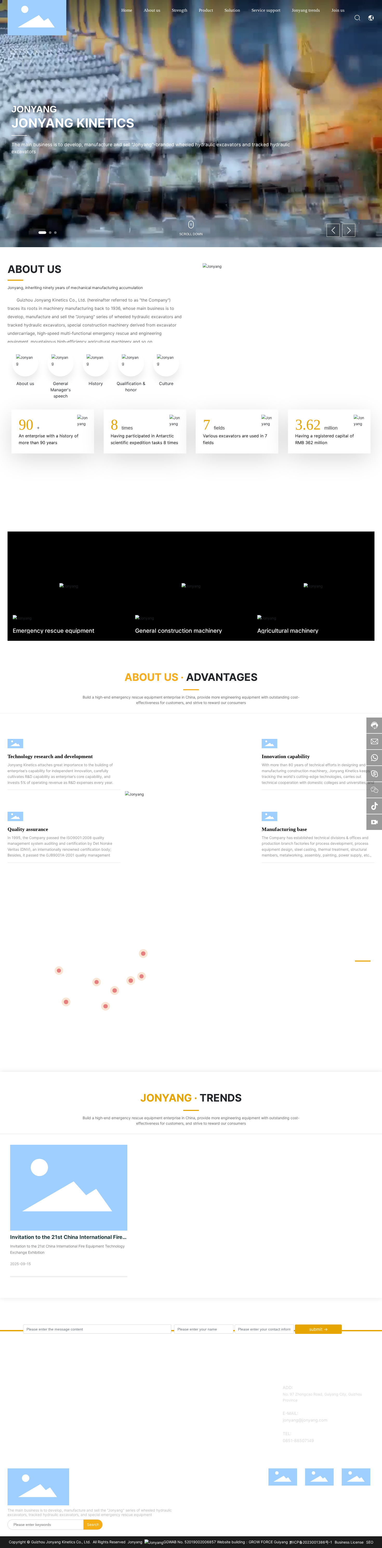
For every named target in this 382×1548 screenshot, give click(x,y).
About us (25, 383)
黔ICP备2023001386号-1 (310, 1542)
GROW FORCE (261, 1542)
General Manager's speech (60, 390)
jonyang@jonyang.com (305, 1420)
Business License (349, 1542)
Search (93, 1524)
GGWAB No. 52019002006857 (189, 1542)
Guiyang (281, 1542)
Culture (166, 383)
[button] (42, 232)
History (96, 383)
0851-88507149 (298, 1440)
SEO (369, 1542)
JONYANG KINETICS (72, 123)
